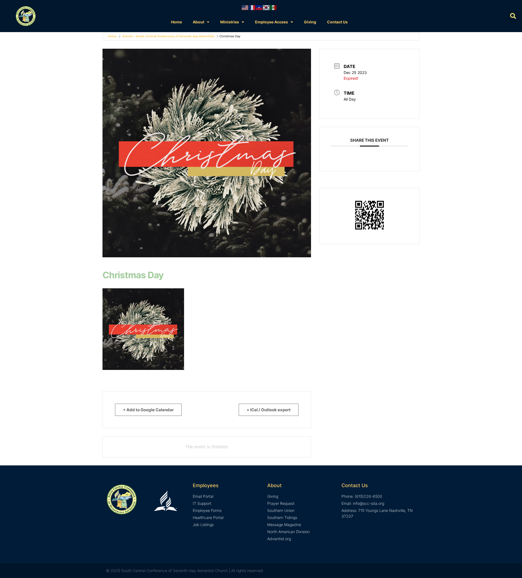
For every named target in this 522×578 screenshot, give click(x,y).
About (198, 22)
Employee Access (271, 22)
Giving (310, 22)
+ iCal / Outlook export (269, 409)
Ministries (229, 22)
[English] (245, 7)
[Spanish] (273, 7)
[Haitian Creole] (259, 7)
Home (176, 22)
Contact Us (337, 22)
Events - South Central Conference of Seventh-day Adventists (169, 36)
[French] (252, 7)
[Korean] (266, 7)
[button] (513, 16)
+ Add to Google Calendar (148, 409)
